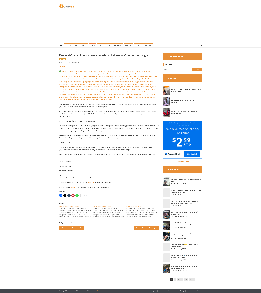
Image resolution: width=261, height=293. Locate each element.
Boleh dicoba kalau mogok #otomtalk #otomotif (73, 228)
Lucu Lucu (107, 45)
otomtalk (78, 223)
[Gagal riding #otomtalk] (143, 211)
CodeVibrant (97, 291)
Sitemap (181, 291)
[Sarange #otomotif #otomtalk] (76, 211)
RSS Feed (174, 291)
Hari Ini (76, 45)
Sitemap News (191, 291)
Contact (137, 45)
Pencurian (128, 45)
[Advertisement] (130, 28)
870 (186, 280)
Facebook (145, 291)
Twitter (161, 291)
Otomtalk (62, 59)
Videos (92, 45)
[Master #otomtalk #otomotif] (109, 211)
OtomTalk (76, 62)
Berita (83, 45)
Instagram (153, 291)
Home (67, 45)
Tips (99, 45)
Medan (72, 187)
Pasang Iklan (148, 45)
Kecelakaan (118, 45)
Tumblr (167, 291)
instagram (91, 182)
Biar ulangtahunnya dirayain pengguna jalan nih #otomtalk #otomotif (147, 228)
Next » (192, 280)
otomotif (70, 223)
